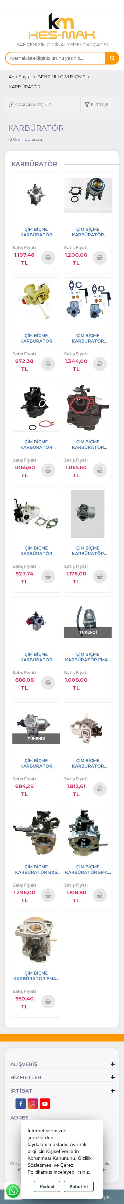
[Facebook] (21, 1103)
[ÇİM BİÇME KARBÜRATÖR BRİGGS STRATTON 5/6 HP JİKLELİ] (88, 194)
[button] (96, 105)
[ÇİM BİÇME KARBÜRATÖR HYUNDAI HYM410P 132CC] (36, 726)
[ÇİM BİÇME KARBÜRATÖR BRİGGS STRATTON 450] (88, 407)
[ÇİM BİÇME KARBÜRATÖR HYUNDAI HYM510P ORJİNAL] (36, 194)
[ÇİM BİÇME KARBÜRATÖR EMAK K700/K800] (88, 619)
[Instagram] (33, 1103)
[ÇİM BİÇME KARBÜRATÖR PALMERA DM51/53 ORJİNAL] (36, 619)
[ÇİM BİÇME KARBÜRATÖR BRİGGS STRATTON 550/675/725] (36, 407)
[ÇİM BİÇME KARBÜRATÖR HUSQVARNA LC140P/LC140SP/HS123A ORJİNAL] (88, 726)
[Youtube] (45, 1103)
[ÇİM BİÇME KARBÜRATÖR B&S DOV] (36, 832)
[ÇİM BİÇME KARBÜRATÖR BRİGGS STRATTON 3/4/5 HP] (36, 301)
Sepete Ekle (48, 257)
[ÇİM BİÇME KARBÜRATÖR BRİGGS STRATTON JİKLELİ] (88, 301)
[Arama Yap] (112, 58)
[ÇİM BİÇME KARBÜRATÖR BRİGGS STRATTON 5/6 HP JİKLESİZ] (88, 513)
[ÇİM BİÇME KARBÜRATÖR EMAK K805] (88, 832)
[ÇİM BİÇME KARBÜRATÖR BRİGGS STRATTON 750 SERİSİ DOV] (36, 513)
